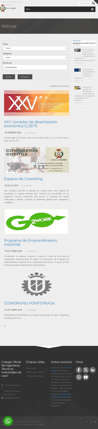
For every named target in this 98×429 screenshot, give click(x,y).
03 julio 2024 (11, 185)
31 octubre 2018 (13, 309)
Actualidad (31, 133)
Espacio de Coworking (23, 179)
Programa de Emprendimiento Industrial (30, 242)
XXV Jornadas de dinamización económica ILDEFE (30, 124)
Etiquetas (92, 43)
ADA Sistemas (27, 424)
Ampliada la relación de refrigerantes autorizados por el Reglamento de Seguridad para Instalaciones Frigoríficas (84, 93)
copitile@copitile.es (11, 398)
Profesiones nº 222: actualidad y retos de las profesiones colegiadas (84, 73)
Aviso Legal (31, 368)
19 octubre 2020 (13, 251)
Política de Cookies (34, 376)
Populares (84, 43)
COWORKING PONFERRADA (29, 303)
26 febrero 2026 (13, 132)
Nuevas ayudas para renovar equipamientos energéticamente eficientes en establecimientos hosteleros (84, 55)
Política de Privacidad (35, 372)
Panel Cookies (38, 424)
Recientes (76, 43)
